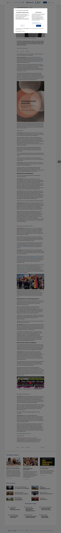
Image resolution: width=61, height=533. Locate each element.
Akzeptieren (38, 25)
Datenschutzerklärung (18, 18)
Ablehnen (22, 25)
